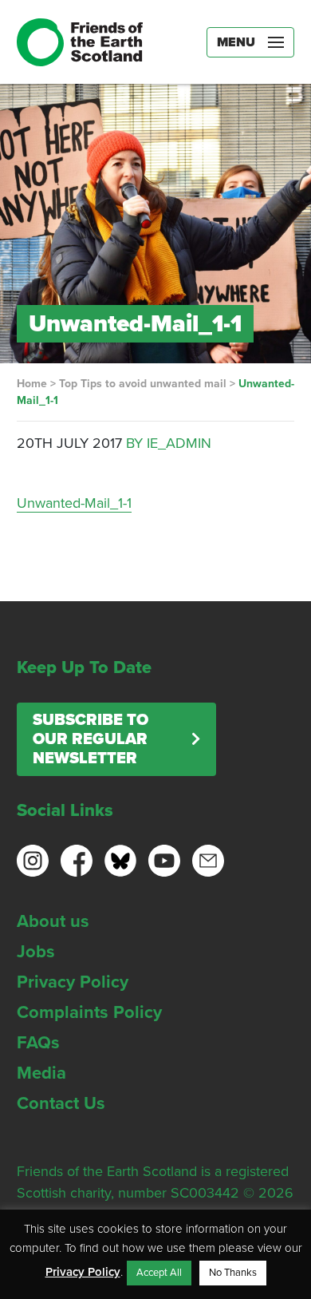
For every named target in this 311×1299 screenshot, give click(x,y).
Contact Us (61, 1103)
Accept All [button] (159, 1272)
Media (41, 1073)
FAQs (38, 1042)
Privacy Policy (72, 982)
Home (32, 383)
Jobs (36, 951)
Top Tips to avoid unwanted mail (142, 383)
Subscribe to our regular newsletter (90, 739)
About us (53, 921)
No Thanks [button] (233, 1272)
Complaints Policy (89, 1012)
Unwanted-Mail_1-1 (74, 503)
